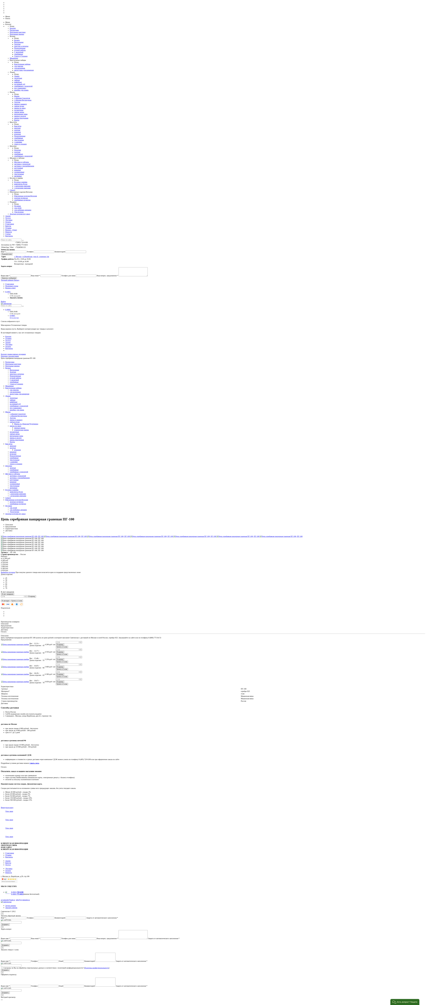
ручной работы (20, 50)
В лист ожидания (7, 594)
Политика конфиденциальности (97, 968)
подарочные (18, 110)
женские (17, 128)
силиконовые (19, 172)
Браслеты (17, 126)
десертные (18, 78)
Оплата (8, 222)
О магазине (9, 224)
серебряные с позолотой (23, 86)
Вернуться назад (7, 808)
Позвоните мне (7, 254)
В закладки (5, 601)
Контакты (9, 236)
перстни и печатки (21, 46)
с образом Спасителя (22, 98)
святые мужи (19, 106)
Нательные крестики (18, 32)
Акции (8, 216)
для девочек (18, 66)
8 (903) (17, 892)
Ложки (16, 76)
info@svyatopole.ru (23, 900)
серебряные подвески (22, 200)
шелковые (18, 176)
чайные (17, 80)
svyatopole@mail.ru (8, 900)
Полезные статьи (11, 286)
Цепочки (17, 150)
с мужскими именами (22, 188)
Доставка (8, 220)
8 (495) (8, 292)
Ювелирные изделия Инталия (25, 196)
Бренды (8, 226)
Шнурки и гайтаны (21, 162)
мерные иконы (19, 428)
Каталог (13, 28)
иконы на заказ (20, 108)
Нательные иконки (17, 34)
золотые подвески (21, 198)
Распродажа (14, 30)
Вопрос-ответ (10, 288)
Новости (8, 232)
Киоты (16, 120)
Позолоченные (19, 48)
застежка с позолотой (22, 164)
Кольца (17, 40)
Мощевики (14, 58)
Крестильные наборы (22, 64)
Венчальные (19, 42)
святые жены (19, 112)
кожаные (17, 132)
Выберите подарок (8, 572)
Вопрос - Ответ (11, 230)
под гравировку (20, 88)
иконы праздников (21, 118)
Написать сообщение (9, 278)
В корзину (32, 596)
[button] (404, 1002)
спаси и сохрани (20, 144)
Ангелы (17, 102)
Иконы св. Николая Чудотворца (26, 424)
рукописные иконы (21, 430)
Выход (16, 280)
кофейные (18, 82)
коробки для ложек (21, 90)
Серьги (12, 190)
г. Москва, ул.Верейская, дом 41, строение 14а (31, 257)
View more (9, 811)
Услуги (8, 218)
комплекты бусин (20, 184)
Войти (3, 301)
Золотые (17, 44)
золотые (17, 130)
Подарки (17, 206)
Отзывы (8, 228)
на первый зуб (19, 84)
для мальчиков (19, 68)
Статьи (8, 234)
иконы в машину (20, 104)
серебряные (18, 54)
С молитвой (18, 52)
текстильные (19, 140)
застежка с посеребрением (24, 166)
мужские (17, 134)
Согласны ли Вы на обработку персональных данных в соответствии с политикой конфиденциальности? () (56, 968)
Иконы (16, 96)
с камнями (18, 142)
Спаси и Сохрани (21, 56)
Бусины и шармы (20, 182)
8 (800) (8, 310)
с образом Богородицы (22, 100)
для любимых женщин (22, 210)
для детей (17, 208)
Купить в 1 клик (17, 601)
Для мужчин (19, 212)
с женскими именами (22, 186)
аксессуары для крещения (24, 70)
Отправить (5, 924)
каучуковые (18, 168)
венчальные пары (21, 114)
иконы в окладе (20, 116)
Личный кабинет (7, 280)
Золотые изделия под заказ (20, 214)
